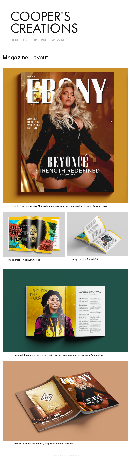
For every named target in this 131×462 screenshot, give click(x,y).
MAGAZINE (58, 40)
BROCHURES (18, 40)
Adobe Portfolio (71, 455)
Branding (39, 40)
